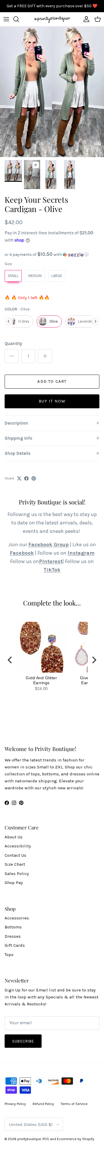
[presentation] (8, 321)
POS (45, 1139)
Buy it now (52, 401)
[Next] (93, 660)
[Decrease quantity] (11, 356)
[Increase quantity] (45, 356)
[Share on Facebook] (26, 478)
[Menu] (6, 19)
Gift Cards (15, 945)
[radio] (13, 276)
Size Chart (15, 864)
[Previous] (10, 660)
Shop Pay (14, 882)
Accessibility (18, 846)
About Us (14, 837)
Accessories (17, 918)
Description (16, 423)
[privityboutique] (52, 19)
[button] (52, 254)
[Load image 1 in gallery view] (52, 91)
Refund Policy (43, 1104)
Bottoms (13, 927)
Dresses (13, 936)
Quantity (13, 343)
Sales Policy (17, 873)
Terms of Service (74, 1104)
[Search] (19, 19)
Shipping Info (18, 438)
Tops (9, 954)
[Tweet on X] (19, 478)
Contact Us (15, 855)
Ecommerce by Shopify (75, 1139)
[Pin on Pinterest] (33, 478)
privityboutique (29, 1139)
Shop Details (18, 453)
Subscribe (23, 1041)
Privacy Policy (15, 1104)
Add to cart (51, 381)
